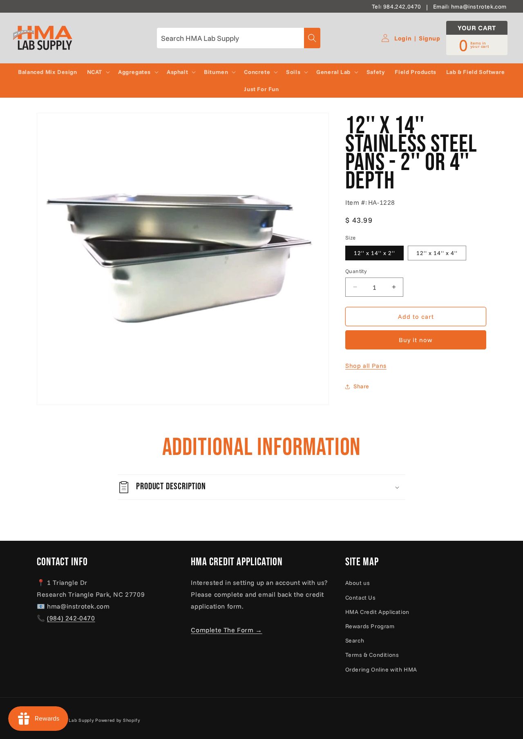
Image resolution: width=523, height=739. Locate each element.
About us (357, 583)
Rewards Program (370, 626)
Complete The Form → (226, 629)
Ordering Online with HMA (381, 669)
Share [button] (361, 386)
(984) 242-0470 (71, 618)
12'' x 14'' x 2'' (374, 252)
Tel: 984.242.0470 (396, 6)
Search (354, 640)
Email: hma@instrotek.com (470, 6)
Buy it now (416, 340)
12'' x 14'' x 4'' (437, 252)
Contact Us (360, 597)
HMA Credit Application (377, 612)
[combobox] (238, 38)
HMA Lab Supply (75, 720)
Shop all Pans (366, 366)
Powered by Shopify (117, 720)
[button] (97, 72)
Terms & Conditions (372, 654)
